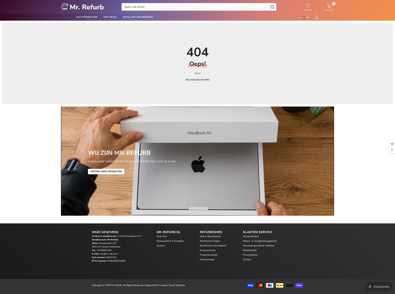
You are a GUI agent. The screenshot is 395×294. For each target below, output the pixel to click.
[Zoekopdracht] (199, 6)
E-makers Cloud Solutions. (171, 285)
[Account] (317, 17)
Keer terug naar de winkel (197, 79)
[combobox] (195, 6)
